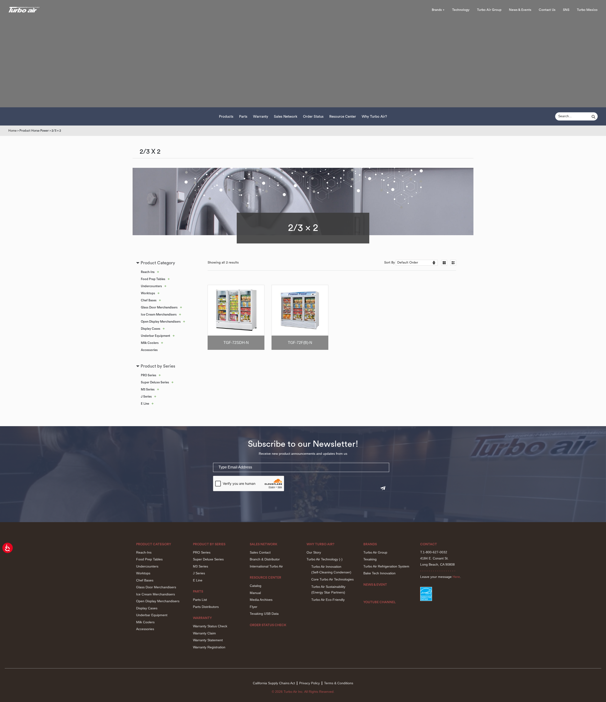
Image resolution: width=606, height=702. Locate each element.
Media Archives (261, 600)
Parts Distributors (206, 607)
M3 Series (148, 389)
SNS (566, 10)
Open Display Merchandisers (161, 321)
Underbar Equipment (155, 335)
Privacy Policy (309, 683)
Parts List (200, 600)
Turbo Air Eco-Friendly (328, 600)
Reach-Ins (148, 271)
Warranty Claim (204, 633)
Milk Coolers (150, 342)
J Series (146, 396)
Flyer (253, 607)
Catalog (255, 586)
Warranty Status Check (210, 626)
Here (456, 577)
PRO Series (148, 375)
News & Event (375, 584)
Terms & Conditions (338, 683)
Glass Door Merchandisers (159, 307)
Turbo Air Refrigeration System (386, 566)
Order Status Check (268, 625)
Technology (460, 10)
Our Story (314, 552)
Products (226, 116)
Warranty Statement (208, 640)
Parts (243, 116)
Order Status (313, 116)
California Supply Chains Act (274, 683)
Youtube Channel (379, 602)
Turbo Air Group (489, 10)
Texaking (370, 559)
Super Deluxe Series (155, 382)
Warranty (260, 116)
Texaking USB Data (264, 613)
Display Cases (150, 328)
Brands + (438, 10)
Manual (255, 593)
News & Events (520, 10)
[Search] (594, 116)
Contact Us (547, 10)
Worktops (148, 293)
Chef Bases (148, 300)
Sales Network (285, 116)
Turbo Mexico (587, 10)
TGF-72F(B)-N (300, 343)
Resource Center (342, 116)
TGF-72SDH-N (236, 343)
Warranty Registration (209, 647)
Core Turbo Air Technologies (332, 579)
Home (12, 130)
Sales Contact (260, 552)
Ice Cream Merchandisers (159, 314)
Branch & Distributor (265, 559)
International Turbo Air (266, 566)
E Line (145, 403)
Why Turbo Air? (374, 116)
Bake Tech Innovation (379, 573)
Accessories (149, 349)
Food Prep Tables (153, 279)
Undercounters (151, 286)
